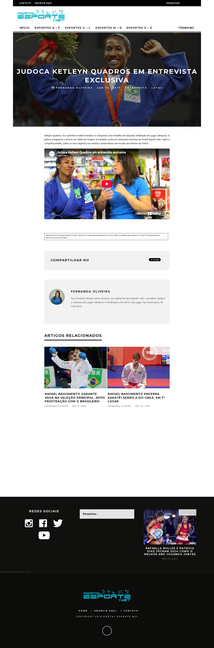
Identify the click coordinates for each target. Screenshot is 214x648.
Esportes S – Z (139, 27)
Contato (25, 3)
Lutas (157, 87)
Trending (185, 27)
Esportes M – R (109, 27)
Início (25, 27)
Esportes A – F (47, 27)
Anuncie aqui (43, 3)
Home (83, 611)
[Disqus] (107, 456)
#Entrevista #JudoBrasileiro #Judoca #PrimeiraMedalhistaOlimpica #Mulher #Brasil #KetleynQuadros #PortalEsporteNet (103, 236)
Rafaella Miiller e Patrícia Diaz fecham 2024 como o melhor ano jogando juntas (170, 551)
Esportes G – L (78, 27)
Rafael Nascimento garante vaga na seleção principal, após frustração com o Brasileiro (75, 397)
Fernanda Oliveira (74, 87)
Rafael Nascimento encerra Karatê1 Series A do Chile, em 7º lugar (136, 397)
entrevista (136, 87)
